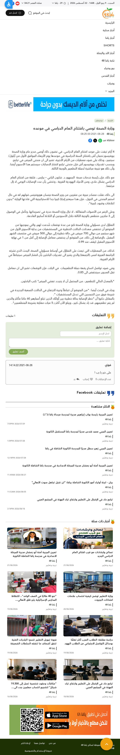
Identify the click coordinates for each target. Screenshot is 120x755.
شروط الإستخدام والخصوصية (38, 751)
